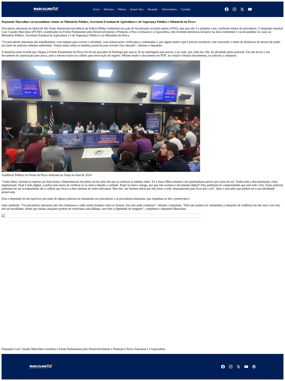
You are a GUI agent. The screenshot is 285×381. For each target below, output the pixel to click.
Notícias (109, 9)
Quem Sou (136, 9)
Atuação (153, 9)
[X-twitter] (242, 9)
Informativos (169, 9)
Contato (186, 9)
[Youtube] (250, 9)
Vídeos (122, 9)
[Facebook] (226, 9)
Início (96, 9)
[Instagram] (234, 9)
